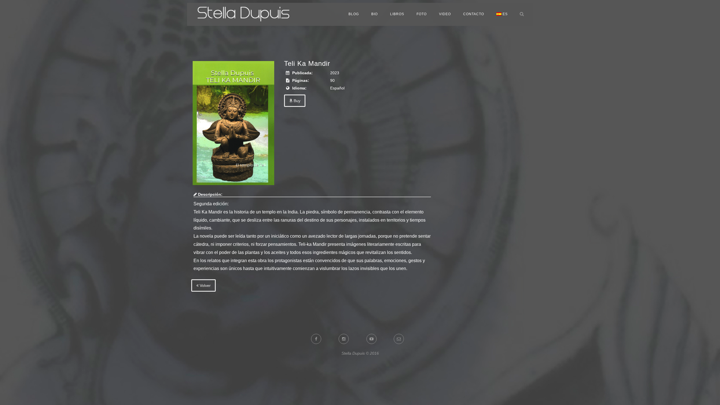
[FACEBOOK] (319, 339)
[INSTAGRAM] (347, 339)
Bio (374, 14)
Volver (205, 285)
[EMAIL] (401, 339)
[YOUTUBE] (374, 339)
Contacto (473, 14)
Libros (397, 14)
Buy (296, 100)
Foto (422, 14)
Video (445, 14)
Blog (353, 14)
